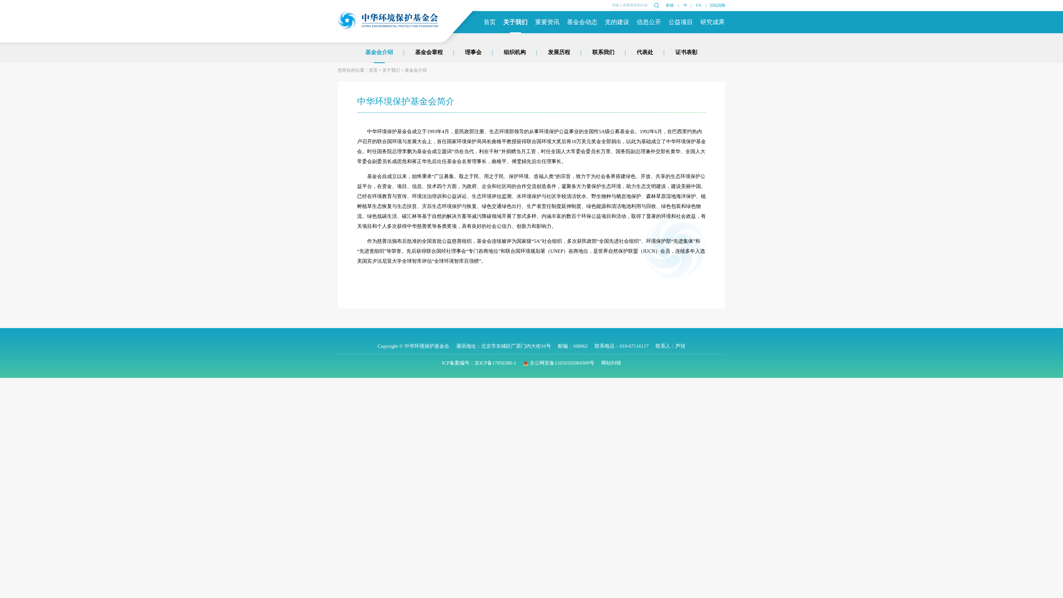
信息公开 (649, 22)
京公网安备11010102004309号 (562, 363)
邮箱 (670, 5)
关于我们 (515, 22)
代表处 (645, 52)
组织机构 (515, 52)
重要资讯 (547, 22)
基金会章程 (429, 52)
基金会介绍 (379, 52)
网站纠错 (611, 363)
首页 (490, 22)
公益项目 (681, 22)
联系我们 (603, 52)
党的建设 (617, 22)
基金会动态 (582, 22)
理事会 (473, 52)
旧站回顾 (717, 5)
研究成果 (712, 22)
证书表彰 (686, 52)
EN (698, 5)
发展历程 (559, 52)
